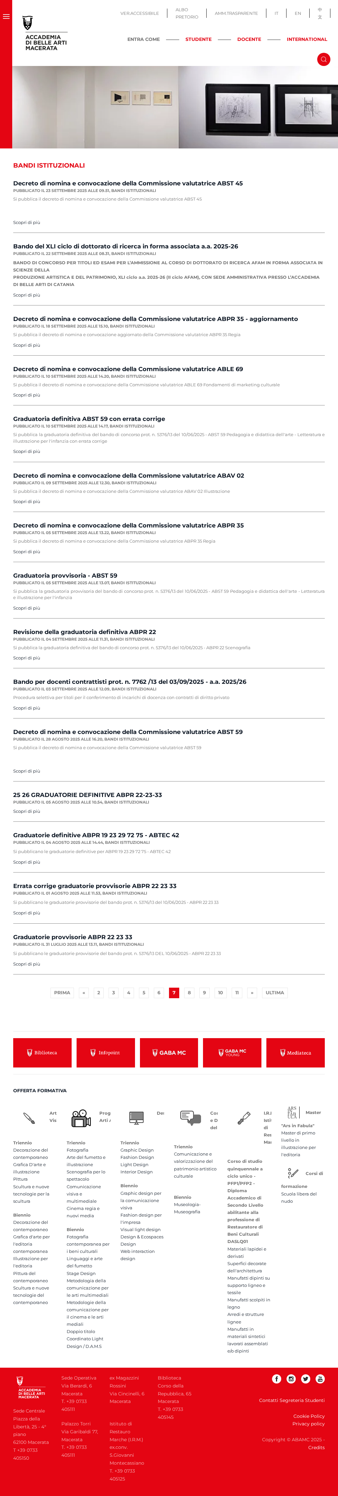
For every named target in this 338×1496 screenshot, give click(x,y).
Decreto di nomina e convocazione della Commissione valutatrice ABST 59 (128, 732)
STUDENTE (199, 39)
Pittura (20, 1179)
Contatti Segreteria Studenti (292, 1400)
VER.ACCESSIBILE (139, 13)
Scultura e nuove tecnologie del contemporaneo (31, 1295)
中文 (320, 13)
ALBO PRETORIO (187, 13)
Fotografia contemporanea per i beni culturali (88, 1244)
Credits (316, 1447)
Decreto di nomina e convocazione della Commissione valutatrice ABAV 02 (128, 475)
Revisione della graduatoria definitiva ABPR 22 (84, 632)
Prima (62, 993)
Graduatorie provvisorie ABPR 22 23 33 (72, 937)
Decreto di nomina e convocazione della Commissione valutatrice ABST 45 (128, 183)
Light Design (134, 1164)
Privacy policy (308, 1424)
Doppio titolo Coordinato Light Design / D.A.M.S (85, 1339)
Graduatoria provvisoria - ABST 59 (65, 575)
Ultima (275, 993)
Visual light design (140, 1229)
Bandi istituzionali (133, 190)
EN (298, 13)
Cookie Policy (309, 1416)
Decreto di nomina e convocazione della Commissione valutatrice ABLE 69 (128, 369)
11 (237, 993)
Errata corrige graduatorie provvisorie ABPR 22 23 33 (95, 886)
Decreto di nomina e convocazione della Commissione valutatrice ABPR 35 (128, 525)
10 (220, 993)
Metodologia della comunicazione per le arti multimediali (88, 1288)
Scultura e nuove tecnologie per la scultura (31, 1194)
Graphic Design (137, 1150)
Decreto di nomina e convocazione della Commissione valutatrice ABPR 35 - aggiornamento (155, 319)
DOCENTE (249, 39)
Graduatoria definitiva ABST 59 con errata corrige (89, 419)
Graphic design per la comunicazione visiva (140, 1200)
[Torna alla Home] (45, 33)
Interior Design (136, 1171)
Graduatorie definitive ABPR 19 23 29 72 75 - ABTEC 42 (96, 835)
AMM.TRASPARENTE (236, 13)
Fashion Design (137, 1157)
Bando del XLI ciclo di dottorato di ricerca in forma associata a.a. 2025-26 (125, 246)
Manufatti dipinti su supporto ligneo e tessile (248, 1285)
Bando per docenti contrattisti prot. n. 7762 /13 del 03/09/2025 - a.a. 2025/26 (129, 681)
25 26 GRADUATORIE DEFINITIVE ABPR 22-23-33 (87, 795)
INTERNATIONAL (307, 39)
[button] (6, 33)
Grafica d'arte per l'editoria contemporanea (31, 1244)
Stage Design (81, 1273)
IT (276, 13)
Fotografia (77, 1150)
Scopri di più (26, 222)
